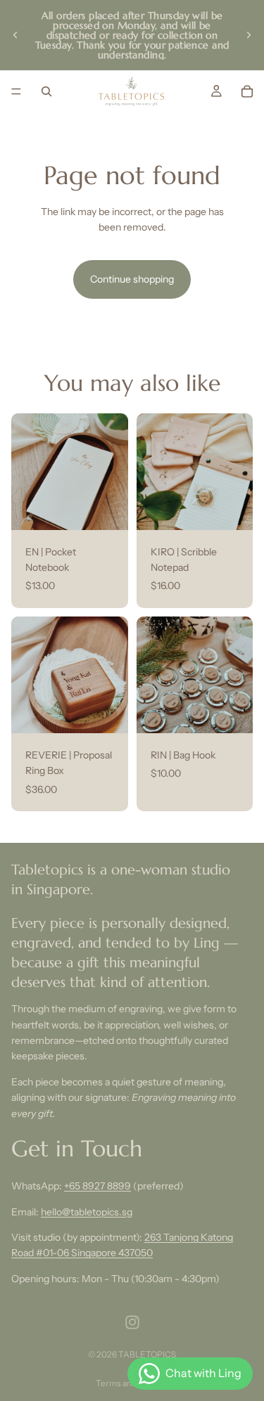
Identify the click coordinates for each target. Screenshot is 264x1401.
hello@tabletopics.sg (86, 1211)
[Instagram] (132, 1322)
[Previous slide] (15, 35)
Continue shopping (132, 279)
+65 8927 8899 (97, 1186)
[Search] (46, 91)
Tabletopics (147, 1354)
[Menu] (16, 91)
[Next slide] (248, 35)
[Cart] (247, 91)
